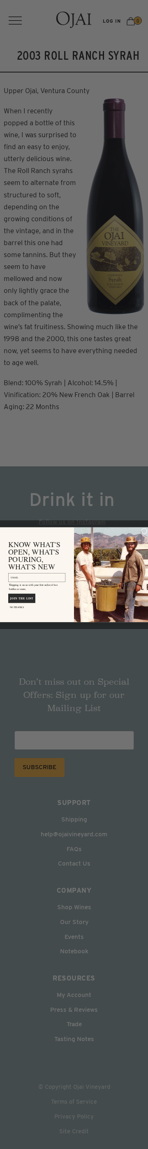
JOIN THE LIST (21, 598)
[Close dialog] (144, 531)
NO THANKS (17, 606)
